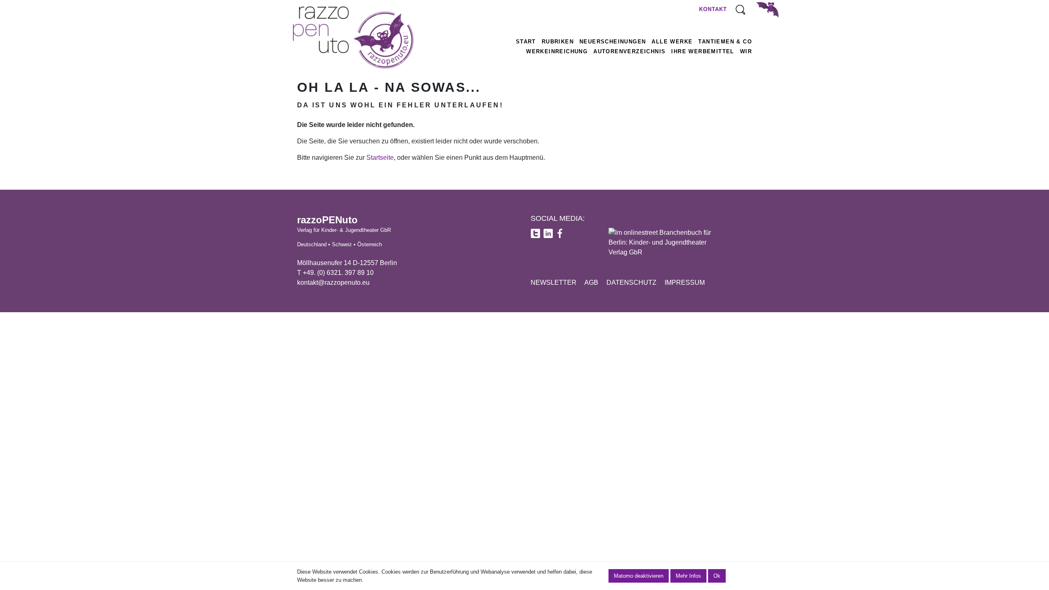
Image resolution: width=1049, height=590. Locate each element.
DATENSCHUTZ (631, 282)
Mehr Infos (688, 576)
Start (526, 42)
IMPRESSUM (685, 282)
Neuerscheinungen (612, 42)
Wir (746, 51)
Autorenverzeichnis (629, 51)
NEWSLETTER (554, 282)
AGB (591, 282)
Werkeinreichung (557, 51)
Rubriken (558, 42)
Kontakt (713, 9)
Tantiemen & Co (725, 42)
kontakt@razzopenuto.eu (333, 282)
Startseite (380, 157)
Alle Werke (672, 42)
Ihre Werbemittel (702, 51)
